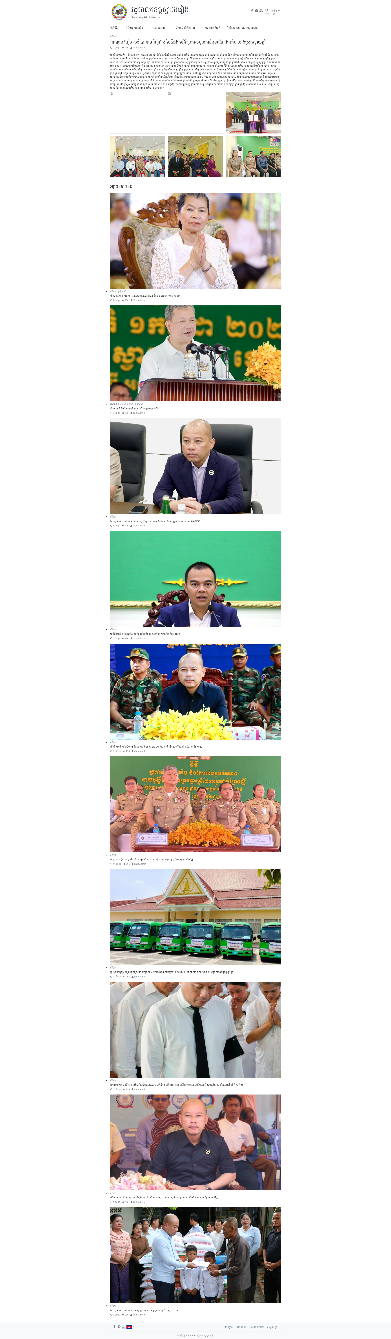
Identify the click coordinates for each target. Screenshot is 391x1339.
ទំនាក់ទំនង (242, 1327)
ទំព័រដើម (114, 27)
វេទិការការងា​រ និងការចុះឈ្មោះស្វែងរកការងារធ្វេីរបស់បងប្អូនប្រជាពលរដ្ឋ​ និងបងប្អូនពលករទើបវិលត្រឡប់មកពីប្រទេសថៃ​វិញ (164, 1197)
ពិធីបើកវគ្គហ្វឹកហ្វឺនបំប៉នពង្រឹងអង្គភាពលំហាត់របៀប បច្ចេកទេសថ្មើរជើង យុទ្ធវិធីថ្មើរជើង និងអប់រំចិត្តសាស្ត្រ (156, 746)
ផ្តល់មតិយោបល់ (257, 1327)
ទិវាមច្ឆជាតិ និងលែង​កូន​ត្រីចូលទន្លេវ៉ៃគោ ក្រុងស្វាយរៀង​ (134, 408)
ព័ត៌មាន (113, 36)
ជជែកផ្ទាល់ (228, 1327)
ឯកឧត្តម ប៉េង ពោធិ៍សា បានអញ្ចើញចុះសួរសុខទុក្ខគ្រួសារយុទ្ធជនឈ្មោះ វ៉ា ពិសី (144, 1310)
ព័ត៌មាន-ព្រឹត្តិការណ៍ (185, 27)
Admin (141, 47)
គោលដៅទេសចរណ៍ (118, 404)
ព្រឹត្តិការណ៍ (122, 291)
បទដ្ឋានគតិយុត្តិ (212, 27)
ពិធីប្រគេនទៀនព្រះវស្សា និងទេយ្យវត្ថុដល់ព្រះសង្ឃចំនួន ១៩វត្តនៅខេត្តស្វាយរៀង (145, 295)
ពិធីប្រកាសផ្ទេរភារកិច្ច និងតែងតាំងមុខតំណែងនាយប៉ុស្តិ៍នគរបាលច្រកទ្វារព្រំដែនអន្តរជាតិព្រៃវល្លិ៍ (151, 859)
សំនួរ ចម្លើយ (272, 1327)
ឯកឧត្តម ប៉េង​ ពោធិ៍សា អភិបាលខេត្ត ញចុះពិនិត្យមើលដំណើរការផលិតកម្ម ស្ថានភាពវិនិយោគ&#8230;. (155, 521)
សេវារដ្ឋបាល (159, 27)
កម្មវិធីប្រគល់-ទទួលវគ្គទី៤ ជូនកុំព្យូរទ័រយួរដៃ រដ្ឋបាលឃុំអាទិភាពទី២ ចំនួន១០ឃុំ (145, 634)
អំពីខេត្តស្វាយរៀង (134, 27)
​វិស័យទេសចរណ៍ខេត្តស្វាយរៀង (243, 27)
